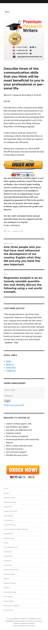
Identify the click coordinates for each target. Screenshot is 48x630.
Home (8, 361)
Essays (6, 543)
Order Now (11, 367)
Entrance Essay (9, 538)
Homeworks (8, 556)
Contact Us (11, 370)
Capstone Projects (10, 511)
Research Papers (10, 583)
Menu (7, 12)
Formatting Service (11, 547)
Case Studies (8, 516)
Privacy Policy (9, 610)
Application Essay (10, 502)
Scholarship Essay (10, 592)
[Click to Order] (24, 168)
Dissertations (8, 534)
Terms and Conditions (11, 606)
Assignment (8, 507)
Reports (6, 579)
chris (8, 231)
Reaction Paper (9, 574)
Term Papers (8, 597)
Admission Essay (9, 498)
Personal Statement (11, 570)
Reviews (7, 588)
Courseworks (8, 520)
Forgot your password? (14, 405)
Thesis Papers (9, 601)
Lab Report (8, 561)
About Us (10, 364)
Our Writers (8, 565)
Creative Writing (10, 525)
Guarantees (8, 552)
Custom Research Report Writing (16, 529)
